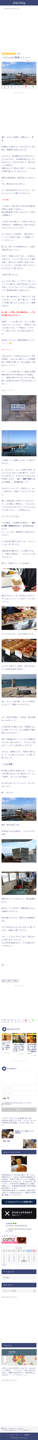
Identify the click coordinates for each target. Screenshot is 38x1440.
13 (19, 1257)
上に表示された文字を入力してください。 (18, 1103)
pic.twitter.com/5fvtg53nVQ (16, 1225)
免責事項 (26, 1434)
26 (14, 1261)
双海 (5, 980)
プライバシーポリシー (15, 1434)
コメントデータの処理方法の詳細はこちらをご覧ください (19, 1123)
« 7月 (4, 1265)
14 (24, 1257)
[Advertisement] (19, 29)
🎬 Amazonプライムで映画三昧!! (19, 1202)
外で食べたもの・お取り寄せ (16, 1428)
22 (29, 1259)
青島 (16, 980)
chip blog (19, 2)
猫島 (11, 980)
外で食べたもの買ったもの (9, 53)
